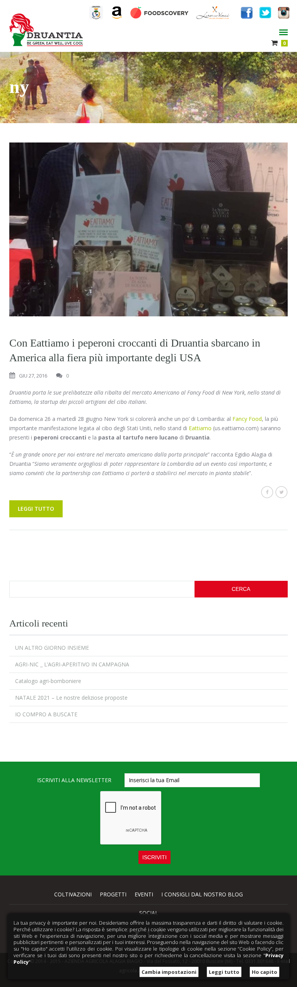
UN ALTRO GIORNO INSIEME (52, 647)
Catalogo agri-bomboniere (48, 681)
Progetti (113, 894)
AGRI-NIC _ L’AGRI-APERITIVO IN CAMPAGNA (72, 664)
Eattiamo (200, 428)
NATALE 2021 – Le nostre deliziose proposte (71, 697)
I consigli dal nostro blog (202, 894)
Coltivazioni (73, 894)
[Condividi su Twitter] (281, 492)
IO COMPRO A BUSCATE (46, 714)
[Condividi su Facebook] (267, 492)
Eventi (144, 894)
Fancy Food (247, 418)
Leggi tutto (36, 508)
